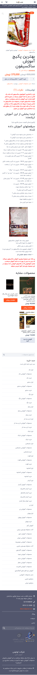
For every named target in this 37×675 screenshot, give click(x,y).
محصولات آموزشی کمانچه (24, 472)
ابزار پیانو (30, 407)
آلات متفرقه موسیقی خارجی (25, 546)
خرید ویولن (28, 522)
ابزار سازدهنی (29, 444)
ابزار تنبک (30, 431)
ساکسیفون (10, 84)
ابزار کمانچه (30, 468)
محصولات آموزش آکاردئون (24, 550)
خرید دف (29, 378)
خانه (34, 50)
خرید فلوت (28, 464)
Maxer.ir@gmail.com (26, 609)
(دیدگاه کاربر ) (23, 70)
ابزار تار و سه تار (28, 419)
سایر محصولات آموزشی (24, 50)
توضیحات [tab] (30, 90)
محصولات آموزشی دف (25, 374)
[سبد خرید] (6, 2)
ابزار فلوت (30, 456)
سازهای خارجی (29, 579)
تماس (33, 623)
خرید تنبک (29, 439)
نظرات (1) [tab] (18, 90)
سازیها (20, 668)
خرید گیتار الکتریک (26, 489)
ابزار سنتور (30, 382)
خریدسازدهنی (28, 452)
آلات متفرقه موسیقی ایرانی (25, 530)
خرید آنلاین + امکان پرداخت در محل (15, 79)
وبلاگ (33, 614)
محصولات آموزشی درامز (25, 558)
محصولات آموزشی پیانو (25, 411)
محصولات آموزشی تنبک (25, 435)
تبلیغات (32, 619)
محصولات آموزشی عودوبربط (23, 542)
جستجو (4, 355)
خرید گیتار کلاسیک (26, 497)
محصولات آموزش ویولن (25, 517)
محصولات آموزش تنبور (25, 534)
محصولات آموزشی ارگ (25, 398)
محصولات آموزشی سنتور (24, 386)
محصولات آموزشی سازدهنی (23, 448)
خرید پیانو (29, 415)
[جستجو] (4, 628)
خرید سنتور (28, 390)
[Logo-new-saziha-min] (19, 2)
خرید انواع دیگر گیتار (25, 501)
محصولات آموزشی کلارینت (24, 567)
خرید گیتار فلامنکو (26, 493)
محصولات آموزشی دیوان (24, 538)
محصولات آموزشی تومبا (25, 554)
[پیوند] (2, 2)
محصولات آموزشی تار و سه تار (23, 423)
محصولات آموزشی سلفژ (25, 563)
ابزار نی (31, 505)
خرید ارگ (29, 403)
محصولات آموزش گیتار (25, 485)
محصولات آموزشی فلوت (25, 460)
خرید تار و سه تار (27, 427)
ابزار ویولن (30, 513)
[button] (35, 2)
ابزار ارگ (31, 394)
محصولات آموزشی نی (25, 509)
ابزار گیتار (30, 481)
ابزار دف (31, 370)
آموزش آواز (30, 526)
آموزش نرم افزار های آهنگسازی (24, 571)
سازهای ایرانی (29, 583)
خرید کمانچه (28, 476)
